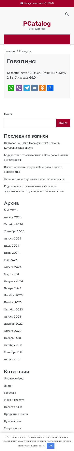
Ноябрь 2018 (12, 338)
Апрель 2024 (13, 267)
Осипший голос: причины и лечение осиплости (34, 179)
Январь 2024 (12, 288)
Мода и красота (14, 400)
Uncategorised (13, 378)
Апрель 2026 (13, 217)
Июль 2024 (11, 246)
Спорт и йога (12, 428)
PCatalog (37, 23)
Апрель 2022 (13, 331)
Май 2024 (11, 260)
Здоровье (10, 393)
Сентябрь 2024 (14, 231)
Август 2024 (12, 238)
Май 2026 (11, 210)
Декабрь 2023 (13, 295)
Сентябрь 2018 (13, 352)
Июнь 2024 (11, 253)
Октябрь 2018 (13, 345)
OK (50, 445)
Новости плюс (13, 407)
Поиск (8, 114)
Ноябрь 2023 (13, 302)
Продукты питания (16, 414)
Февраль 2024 (13, 281)
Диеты (8, 386)
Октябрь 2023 (13, 309)
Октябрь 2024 (13, 224)
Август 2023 (12, 317)
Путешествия (12, 421)
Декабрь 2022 (13, 324)
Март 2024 (11, 274)
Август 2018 (12, 359)
